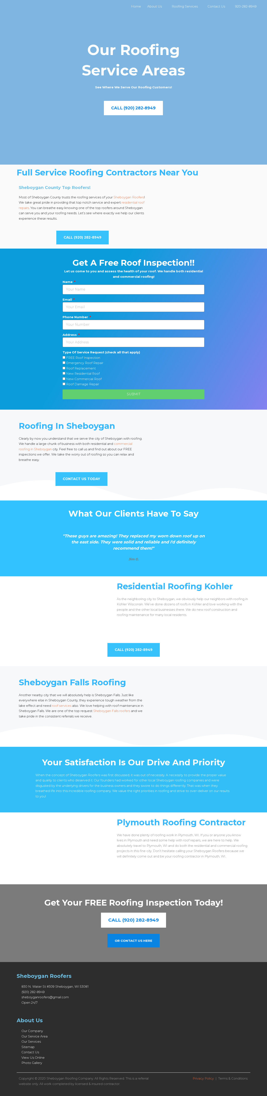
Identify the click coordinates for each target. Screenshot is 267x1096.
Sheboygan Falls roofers (111, 711)
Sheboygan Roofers (128, 197)
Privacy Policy (203, 1078)
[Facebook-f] (18, 1011)
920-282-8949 (246, 6)
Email (68, 300)
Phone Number (76, 317)
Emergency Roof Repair (84, 363)
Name (68, 282)
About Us (154, 6)
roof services (61, 706)
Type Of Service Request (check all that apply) (101, 352)
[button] (20, 545)
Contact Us (216, 6)
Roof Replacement (81, 368)
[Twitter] (26, 1011)
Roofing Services (185, 6)
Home (136, 6)
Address (70, 335)
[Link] (42, 1011)
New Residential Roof (83, 373)
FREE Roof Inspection (83, 358)
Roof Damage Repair (82, 384)
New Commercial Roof (84, 379)
